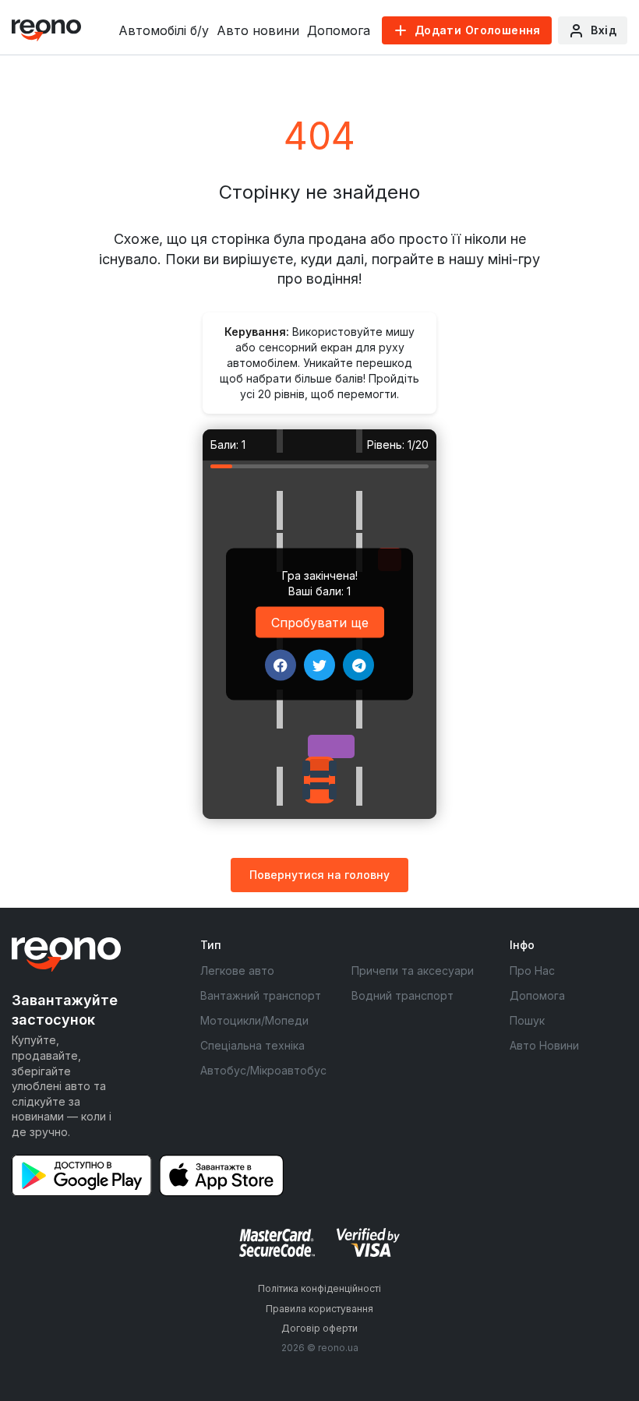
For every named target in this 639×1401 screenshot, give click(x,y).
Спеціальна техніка (252, 1045)
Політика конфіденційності (319, 1288)
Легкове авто (237, 970)
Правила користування (319, 1309)
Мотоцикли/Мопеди (254, 1020)
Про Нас (532, 970)
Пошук (527, 1020)
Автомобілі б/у (163, 30)
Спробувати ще (320, 622)
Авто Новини (544, 1045)
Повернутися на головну (319, 874)
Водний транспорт (402, 995)
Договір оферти (319, 1328)
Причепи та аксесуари (412, 970)
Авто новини (258, 30)
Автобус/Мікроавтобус (263, 1070)
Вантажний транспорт (260, 995)
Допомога (338, 30)
